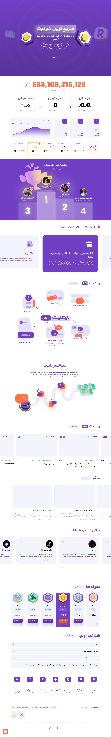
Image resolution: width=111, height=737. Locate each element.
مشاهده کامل (78, 587)
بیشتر (62, 227)
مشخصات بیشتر (92, 624)
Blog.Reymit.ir (82, 258)
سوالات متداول (70, 635)
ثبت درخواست (48, 620)
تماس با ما (35, 707)
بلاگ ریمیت (85, 478)
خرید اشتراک (78, 620)
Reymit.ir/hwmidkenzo (47, 559)
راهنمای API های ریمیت (23, 707)
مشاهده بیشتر (73, 283)
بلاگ (13, 707)
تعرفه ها (53, 707)
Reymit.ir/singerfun (91, 559)
